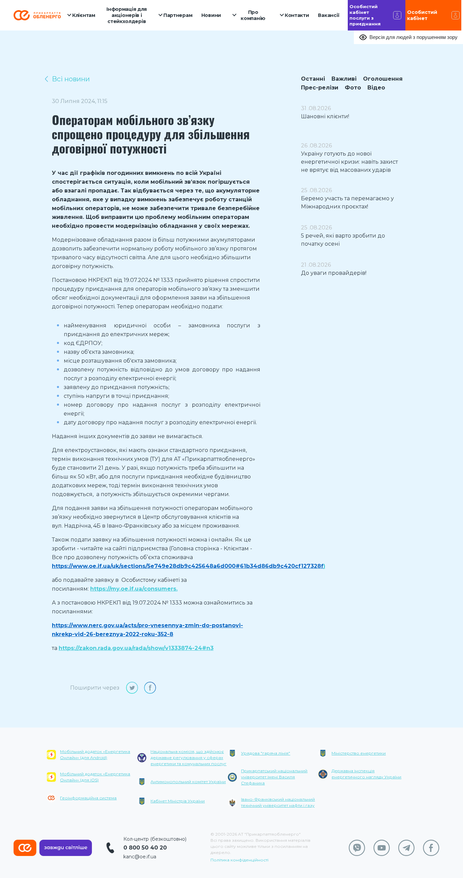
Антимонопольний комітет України (188, 781)
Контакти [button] (297, 15)
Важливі (344, 79)
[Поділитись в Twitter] (132, 688)
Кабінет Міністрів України (177, 800)
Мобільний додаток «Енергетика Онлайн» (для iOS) (95, 776)
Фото (353, 87)
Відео (376, 87)
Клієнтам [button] (83, 15)
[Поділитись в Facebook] (150, 688)
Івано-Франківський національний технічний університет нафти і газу (278, 802)
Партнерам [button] (177, 15)
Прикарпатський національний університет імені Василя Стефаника (274, 776)
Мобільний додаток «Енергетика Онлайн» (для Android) (95, 754)
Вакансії (329, 15)
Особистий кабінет (422, 15)
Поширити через (94, 688)
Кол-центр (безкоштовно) (154, 839)
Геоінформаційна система (88, 797)
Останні (313, 79)
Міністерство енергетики (358, 753)
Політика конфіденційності (239, 859)
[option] (92, 781)
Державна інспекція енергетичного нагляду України (366, 773)
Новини (211, 15)
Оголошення (383, 79)
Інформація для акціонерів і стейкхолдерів (126, 15)
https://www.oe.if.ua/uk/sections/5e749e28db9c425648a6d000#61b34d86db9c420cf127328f (187, 566)
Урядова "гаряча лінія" (265, 753)
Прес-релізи (319, 87)
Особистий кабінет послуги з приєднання (365, 15)
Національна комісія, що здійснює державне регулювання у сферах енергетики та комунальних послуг (188, 757)
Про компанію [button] (253, 15)
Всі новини (71, 79)
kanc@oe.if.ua (139, 857)
